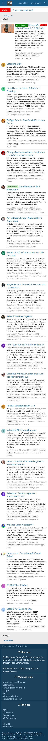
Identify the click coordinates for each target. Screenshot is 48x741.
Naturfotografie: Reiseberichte (18, 114)
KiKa (8, 241)
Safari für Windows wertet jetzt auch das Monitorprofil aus (25, 375)
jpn (8, 514)
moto (9, 574)
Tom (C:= (10, 394)
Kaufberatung (29, 82)
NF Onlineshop (10, 718)
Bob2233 (10, 77)
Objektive (27, 58)
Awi (8, 173)
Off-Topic (27, 629)
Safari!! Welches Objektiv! (19, 316)
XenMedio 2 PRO (7, 739)
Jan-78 (9, 450)
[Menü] (4, 3)
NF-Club (6, 723)
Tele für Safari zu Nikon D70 (21, 405)
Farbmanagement (13, 400)
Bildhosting (8, 726)
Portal (5, 709)
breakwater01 (12, 334)
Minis (9, 418)
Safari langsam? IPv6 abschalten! (23, 188)
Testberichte (8, 715)
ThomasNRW (12, 542)
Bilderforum (28, 603)
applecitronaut (12, 109)
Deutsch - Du (22, 646)
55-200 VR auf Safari (17, 585)
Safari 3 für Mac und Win (19, 608)
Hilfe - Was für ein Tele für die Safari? (25, 344)
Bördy (9, 362)
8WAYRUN (29, 737)
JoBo (8, 482)
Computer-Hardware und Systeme (20, 311)
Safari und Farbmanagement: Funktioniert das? (22, 495)
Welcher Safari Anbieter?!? (20, 524)
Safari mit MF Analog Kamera (21, 429)
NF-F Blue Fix (8, 646)
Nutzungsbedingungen (14, 687)
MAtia (9, 273)
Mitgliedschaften (10, 696)
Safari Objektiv (14, 63)
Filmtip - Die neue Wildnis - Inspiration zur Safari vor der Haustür (26, 154)
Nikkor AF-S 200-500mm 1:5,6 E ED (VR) (29, 27)
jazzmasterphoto (13, 207)
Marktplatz (8, 712)
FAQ (4, 693)
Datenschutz (8, 684)
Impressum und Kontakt (14, 682)
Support (6, 690)
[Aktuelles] (44, 3)
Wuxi (17, 53)
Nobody (10, 600)
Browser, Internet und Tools (34, 212)
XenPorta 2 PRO (7, 737)
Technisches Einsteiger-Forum (35, 368)
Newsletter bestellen (12, 698)
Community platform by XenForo (22, 733)
